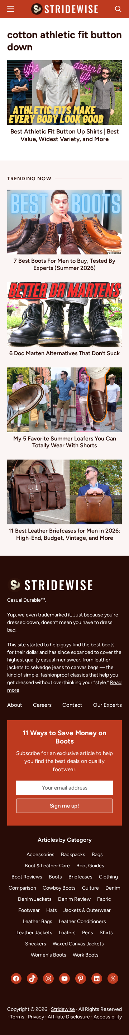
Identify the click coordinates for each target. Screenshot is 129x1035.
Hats (51, 910)
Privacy (36, 1017)
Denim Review (74, 899)
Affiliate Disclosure (69, 1017)
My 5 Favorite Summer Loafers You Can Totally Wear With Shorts (64, 442)
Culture (90, 888)
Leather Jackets (34, 933)
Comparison (22, 888)
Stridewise (63, 1009)
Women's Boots (48, 955)
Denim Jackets (35, 899)
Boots (55, 877)
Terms (17, 1017)
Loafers (67, 933)
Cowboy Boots (59, 888)
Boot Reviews (26, 877)
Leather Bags (37, 921)
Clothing (108, 877)
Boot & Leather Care (47, 866)
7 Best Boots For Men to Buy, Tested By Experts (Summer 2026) (64, 264)
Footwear (29, 910)
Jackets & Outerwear (87, 910)
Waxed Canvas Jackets (78, 944)
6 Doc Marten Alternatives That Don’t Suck (64, 353)
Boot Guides (90, 866)
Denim (112, 888)
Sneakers (35, 944)
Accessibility (108, 1017)
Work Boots (86, 955)
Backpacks (73, 854)
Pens (87, 933)
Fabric (104, 899)
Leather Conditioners (82, 921)
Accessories (40, 854)
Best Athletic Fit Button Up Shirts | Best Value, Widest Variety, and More (64, 135)
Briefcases (80, 877)
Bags (97, 854)
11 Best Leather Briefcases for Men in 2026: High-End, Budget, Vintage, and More (64, 534)
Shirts (106, 933)
